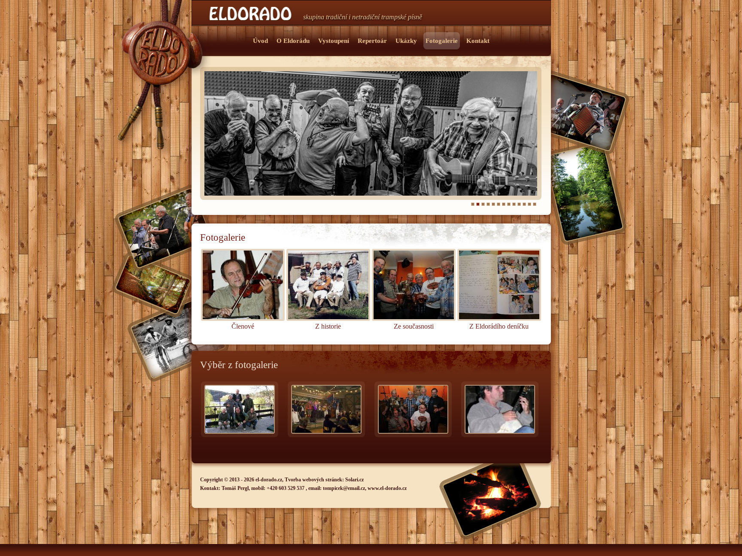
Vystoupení (333, 40)
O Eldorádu (293, 40)
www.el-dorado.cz (387, 488)
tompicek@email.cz (344, 488)
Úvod (260, 40)
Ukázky (406, 40)
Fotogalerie (442, 40)
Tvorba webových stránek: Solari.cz (324, 480)
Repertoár (372, 40)
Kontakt (478, 40)
